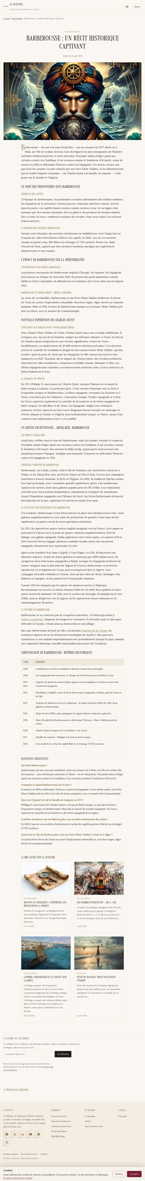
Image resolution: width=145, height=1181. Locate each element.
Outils (88, 1121)
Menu (137, 6)
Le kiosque (90, 1116)
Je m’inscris (63, 1054)
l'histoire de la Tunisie (94, 630)
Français (122, 1116)
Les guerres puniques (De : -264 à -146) (96, 902)
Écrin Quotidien (59, 1131)
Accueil (6, 18)
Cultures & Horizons (61, 1126)
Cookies (43, 1154)
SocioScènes (17, 18)
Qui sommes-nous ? (29, 1154)
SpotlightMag (58, 1136)
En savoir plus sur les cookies (17, 1178)
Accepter (134, 1174)
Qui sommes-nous (94, 1126)
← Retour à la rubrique (16, 1089)
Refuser (119, 1174)
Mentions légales (10, 1154)
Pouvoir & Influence (61, 1121)
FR (127, 6)
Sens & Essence (58, 1116)
